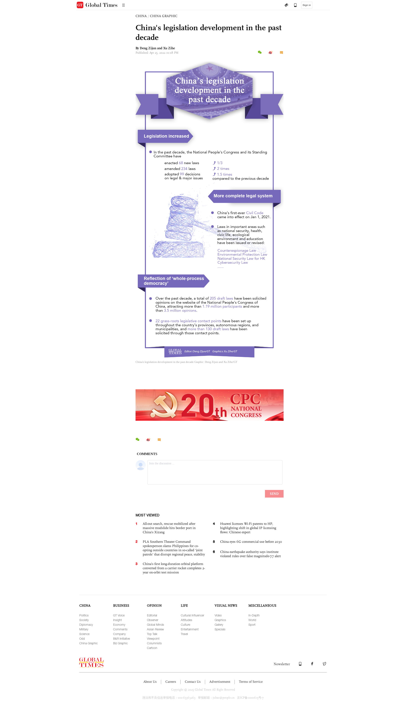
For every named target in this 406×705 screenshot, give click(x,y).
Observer (152, 620)
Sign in (307, 5)
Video (218, 615)
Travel (184, 634)
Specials (220, 629)
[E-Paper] (286, 5)
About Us (150, 682)
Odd (82, 638)
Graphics (220, 620)
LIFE (184, 606)
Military (83, 629)
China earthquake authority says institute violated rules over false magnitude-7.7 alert (250, 554)
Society (84, 620)
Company (119, 634)
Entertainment (190, 629)
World (252, 620)
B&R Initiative (121, 638)
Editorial (152, 615)
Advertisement (219, 682)
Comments (120, 629)
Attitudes (186, 620)
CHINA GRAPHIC (163, 16)
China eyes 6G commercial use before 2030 (251, 542)
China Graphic (88, 643)
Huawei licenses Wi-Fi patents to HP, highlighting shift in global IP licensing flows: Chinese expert (248, 528)
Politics (84, 615)
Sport (251, 624)
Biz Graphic (120, 643)
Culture (185, 624)
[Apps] (293, 5)
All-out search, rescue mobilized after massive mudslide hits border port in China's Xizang (169, 528)
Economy (119, 624)
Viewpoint (153, 638)
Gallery (219, 624)
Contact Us (193, 682)
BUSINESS (121, 606)
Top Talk (152, 634)
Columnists (154, 643)
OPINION (154, 606)
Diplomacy (86, 624)
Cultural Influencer (192, 615)
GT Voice (119, 615)
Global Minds (155, 624)
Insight (117, 620)
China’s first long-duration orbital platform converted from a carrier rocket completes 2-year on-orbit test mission (174, 568)
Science (84, 634)
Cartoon (152, 648)
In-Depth (254, 615)
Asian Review (155, 629)
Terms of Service (251, 682)
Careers (170, 682)
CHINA (141, 16)
